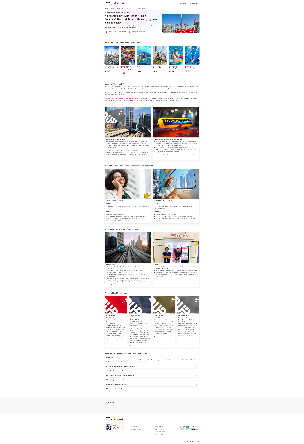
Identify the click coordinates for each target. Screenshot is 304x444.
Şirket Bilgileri (159, 426)
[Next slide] (199, 58)
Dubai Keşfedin (110, 8)
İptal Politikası (159, 434)
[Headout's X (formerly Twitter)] (198, 441)
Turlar (134, 8)
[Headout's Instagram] (190, 441)
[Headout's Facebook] (195, 441)
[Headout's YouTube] (192, 441)
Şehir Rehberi (142, 8)
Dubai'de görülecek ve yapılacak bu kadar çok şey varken (121, 98)
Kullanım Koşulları (160, 431)
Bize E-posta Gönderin (137, 429)
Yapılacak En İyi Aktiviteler (123, 8)
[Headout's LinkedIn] (187, 441)
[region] (152, 62)
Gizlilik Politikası (159, 429)
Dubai (115, 92)
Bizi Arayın (134, 426)
